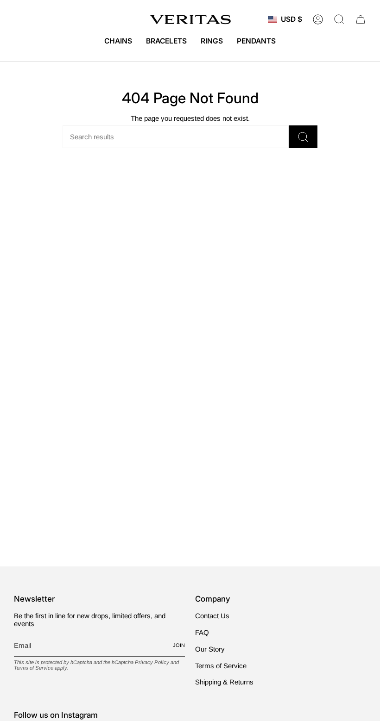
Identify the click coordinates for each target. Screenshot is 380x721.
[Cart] (360, 19)
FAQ (202, 632)
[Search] (303, 136)
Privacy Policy (152, 662)
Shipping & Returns (224, 682)
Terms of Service (33, 668)
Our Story (210, 649)
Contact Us (212, 616)
